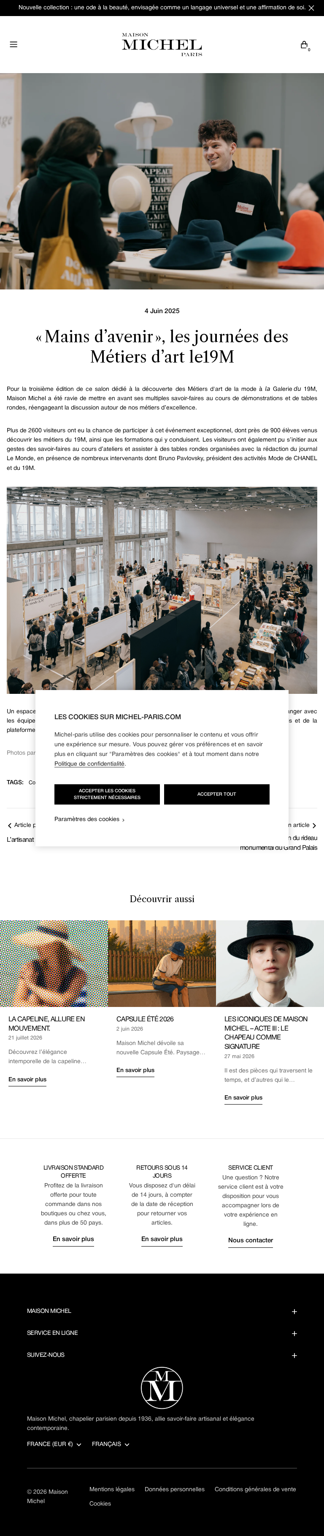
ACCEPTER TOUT (216, 794)
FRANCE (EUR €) (50, 1444)
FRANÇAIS (106, 1444)
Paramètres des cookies (86, 819)
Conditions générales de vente (255, 1489)
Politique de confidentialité (89, 764)
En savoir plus (27, 1080)
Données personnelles (175, 1489)
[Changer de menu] (13, 44)
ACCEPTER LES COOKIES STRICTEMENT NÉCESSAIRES (107, 794)
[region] (162, 768)
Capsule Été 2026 (145, 1020)
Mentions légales (112, 1489)
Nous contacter (250, 1241)
